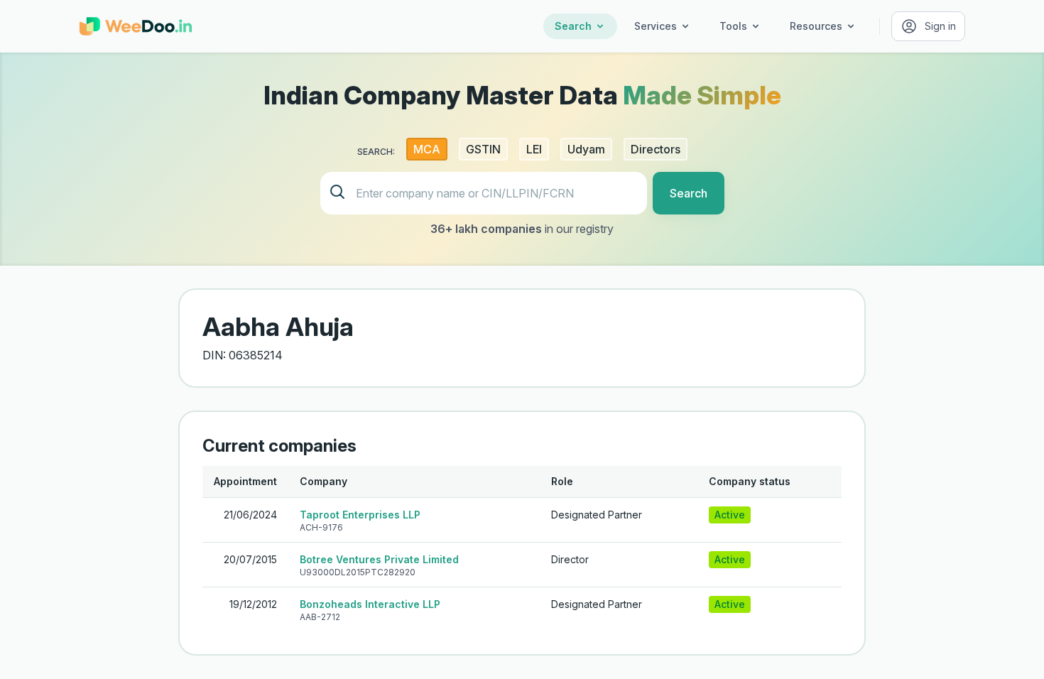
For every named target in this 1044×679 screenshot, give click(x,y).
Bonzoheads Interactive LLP (370, 604)
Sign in (940, 26)
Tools (733, 26)
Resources (816, 26)
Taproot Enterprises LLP (360, 515)
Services (655, 26)
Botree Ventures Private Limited (379, 559)
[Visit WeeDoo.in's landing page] (135, 26)
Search (573, 26)
